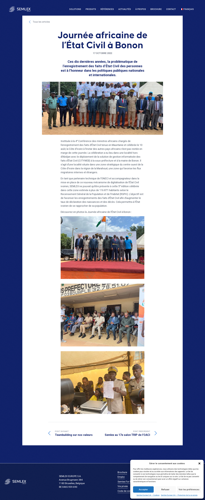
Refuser (165, 489)
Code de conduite (127, 491)
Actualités (124, 9)
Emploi (121, 476)
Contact (171, 9)
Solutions (75, 9)
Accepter (143, 489)
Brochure (156, 9)
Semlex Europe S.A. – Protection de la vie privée (179, 495)
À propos (140, 9)
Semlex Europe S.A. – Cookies (148, 495)
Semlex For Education (129, 481)
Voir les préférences (189, 489)
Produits (91, 9)
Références (107, 9)
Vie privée (123, 486)
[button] (199, 463)
